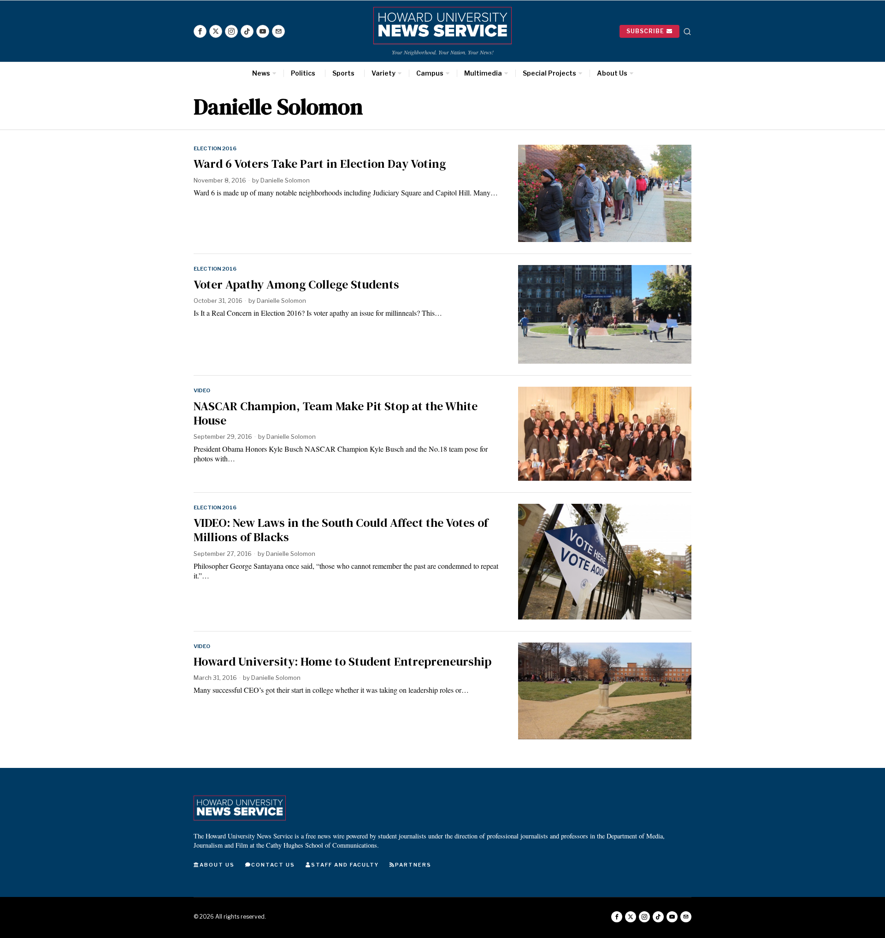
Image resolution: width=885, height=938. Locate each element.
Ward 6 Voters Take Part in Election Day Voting (320, 164)
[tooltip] (200, 31)
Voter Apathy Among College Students (296, 284)
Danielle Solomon (285, 180)
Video (202, 390)
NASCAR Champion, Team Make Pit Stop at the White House (336, 413)
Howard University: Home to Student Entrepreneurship (342, 662)
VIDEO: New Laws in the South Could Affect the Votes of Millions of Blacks (341, 530)
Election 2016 (215, 148)
